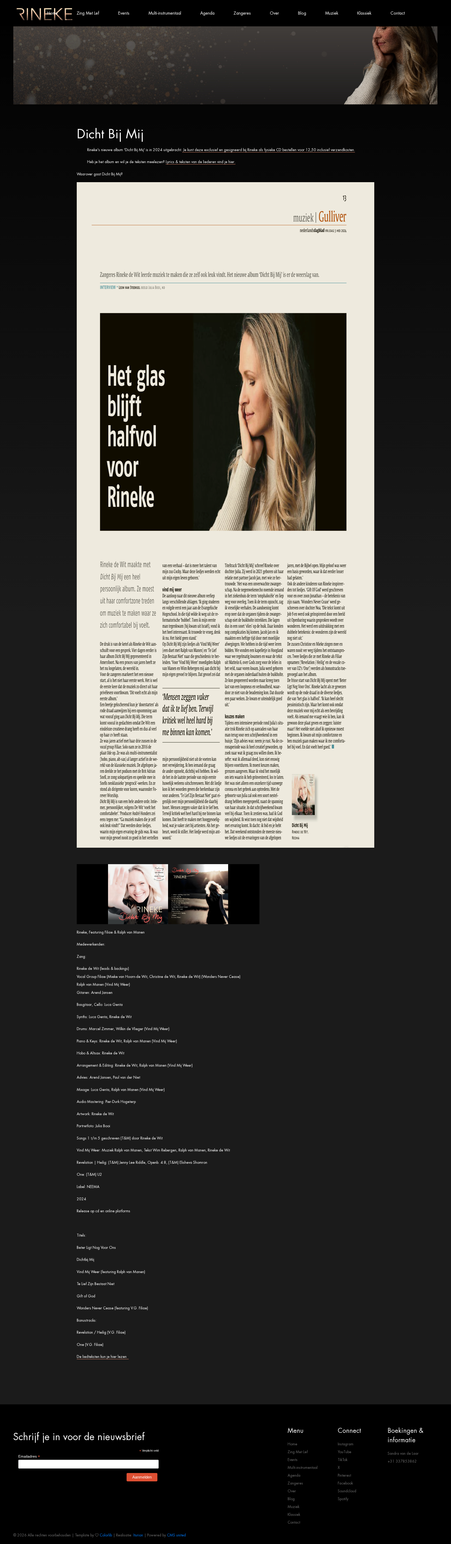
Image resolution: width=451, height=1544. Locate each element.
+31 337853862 (402, 1461)
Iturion (138, 1535)
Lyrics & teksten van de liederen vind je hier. (200, 161)
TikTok (342, 1459)
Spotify (343, 1499)
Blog (302, 13)
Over (274, 13)
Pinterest (344, 1475)
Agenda (207, 13)
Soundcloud (347, 1491)
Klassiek (364, 13)
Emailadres (29, 1456)
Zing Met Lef (88, 13)
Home (52, 13)
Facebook (345, 1483)
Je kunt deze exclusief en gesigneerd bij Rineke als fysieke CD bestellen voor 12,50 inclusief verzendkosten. (269, 149)
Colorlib (106, 1535)
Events (123, 13)
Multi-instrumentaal (165, 13)
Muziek (331, 13)
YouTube (344, 1452)
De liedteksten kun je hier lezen (103, 1356)
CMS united (176, 1535)
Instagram (345, 1444)
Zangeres (242, 13)
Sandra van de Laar (403, 1453)
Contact (397, 13)
